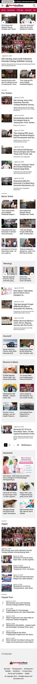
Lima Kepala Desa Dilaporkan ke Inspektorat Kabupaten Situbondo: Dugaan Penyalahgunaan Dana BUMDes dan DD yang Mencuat (26, 414)
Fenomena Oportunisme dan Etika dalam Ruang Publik (23, 328)
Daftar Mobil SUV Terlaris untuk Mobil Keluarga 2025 (9, 351)
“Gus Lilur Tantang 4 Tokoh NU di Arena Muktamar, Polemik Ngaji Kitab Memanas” (27, 27)
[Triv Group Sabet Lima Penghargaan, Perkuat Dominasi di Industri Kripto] (27, 369)
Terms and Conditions (15, 673)
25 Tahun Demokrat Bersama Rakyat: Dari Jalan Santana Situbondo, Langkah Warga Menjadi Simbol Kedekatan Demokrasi (23, 578)
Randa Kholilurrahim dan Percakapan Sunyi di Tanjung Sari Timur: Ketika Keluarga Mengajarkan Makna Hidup (9, 82)
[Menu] (3, 5)
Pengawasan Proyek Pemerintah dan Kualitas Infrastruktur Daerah (24, 312)
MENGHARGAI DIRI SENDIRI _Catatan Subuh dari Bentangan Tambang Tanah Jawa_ (9, 396)
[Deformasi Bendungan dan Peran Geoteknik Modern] (27, 271)
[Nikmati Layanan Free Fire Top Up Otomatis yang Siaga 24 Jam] (10, 271)
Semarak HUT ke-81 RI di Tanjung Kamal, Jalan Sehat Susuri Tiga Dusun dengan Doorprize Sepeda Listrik (23, 587)
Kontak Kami (28, 669)
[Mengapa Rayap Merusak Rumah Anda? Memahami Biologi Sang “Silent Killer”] (10, 504)
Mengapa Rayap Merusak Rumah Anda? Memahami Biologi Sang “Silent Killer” (9, 511)
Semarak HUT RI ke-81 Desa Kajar (23, 438)
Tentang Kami (17, 669)
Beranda (7, 669)
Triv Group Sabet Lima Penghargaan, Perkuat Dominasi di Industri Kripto (27, 377)
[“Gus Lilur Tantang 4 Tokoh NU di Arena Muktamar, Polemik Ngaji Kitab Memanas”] (27, 18)
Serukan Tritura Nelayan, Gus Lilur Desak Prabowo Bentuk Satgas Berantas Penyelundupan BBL (10, 414)
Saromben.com (18, 679)
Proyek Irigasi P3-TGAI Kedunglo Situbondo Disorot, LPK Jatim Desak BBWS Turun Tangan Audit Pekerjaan (20, 611)
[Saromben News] (14, 5)
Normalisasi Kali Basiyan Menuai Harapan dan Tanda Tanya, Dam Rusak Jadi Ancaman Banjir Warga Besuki (9, 27)
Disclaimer (16, 671)
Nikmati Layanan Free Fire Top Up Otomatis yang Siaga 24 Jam (9, 279)
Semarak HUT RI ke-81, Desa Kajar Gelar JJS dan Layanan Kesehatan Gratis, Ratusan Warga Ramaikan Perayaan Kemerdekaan (9, 251)
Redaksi (8, 671)
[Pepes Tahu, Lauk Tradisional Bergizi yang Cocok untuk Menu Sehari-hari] (27, 487)
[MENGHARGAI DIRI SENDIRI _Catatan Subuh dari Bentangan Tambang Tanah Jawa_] (10, 388)
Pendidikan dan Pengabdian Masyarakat (21, 189)
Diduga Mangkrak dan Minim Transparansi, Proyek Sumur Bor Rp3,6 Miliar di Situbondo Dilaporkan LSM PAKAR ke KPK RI (20, 633)
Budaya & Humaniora (19, 125)
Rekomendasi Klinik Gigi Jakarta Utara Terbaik (26, 511)
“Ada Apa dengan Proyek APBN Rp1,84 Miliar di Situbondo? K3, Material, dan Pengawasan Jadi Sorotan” (26, 232)
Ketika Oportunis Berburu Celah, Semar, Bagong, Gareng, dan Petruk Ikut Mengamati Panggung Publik (24, 325)
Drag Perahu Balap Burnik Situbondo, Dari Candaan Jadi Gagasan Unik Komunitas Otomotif (27, 351)
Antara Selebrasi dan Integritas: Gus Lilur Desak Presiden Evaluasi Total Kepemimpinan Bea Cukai (27, 396)
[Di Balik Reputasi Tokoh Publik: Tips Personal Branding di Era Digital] (10, 369)
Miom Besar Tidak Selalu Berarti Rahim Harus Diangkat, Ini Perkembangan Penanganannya (23, 295)
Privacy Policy (27, 671)
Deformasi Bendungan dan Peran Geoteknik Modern (25, 279)
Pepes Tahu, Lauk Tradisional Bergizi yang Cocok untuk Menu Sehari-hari (26, 494)
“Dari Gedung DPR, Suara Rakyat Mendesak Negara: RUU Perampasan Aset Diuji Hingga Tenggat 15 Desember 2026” (27, 82)
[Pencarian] (34, 5)
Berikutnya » (27, 445)
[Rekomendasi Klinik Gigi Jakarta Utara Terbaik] (27, 504)
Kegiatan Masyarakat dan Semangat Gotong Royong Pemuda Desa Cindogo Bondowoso (18, 64)
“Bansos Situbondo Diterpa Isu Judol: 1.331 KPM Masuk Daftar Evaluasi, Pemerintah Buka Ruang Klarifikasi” (27, 251)
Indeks (27, 673)
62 (18, 445)
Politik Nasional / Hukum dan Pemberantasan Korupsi (22, 141)
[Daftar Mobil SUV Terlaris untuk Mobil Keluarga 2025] (10, 343)
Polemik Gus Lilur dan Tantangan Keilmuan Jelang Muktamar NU (23, 172)
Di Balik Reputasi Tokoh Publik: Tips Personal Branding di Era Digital (9, 377)
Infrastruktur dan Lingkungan (22, 157)
